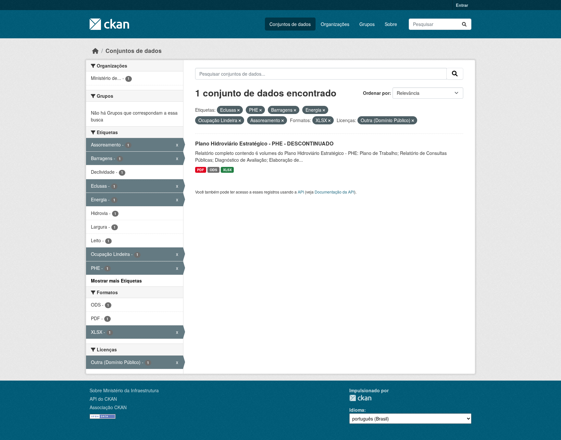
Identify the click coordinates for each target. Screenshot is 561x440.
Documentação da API (334, 192)
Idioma (356, 410)
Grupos (367, 24)
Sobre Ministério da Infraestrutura (124, 390)
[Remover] (238, 110)
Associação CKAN (108, 407)
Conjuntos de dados (290, 24)
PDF (200, 169)
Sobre (391, 24)
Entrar (462, 5)
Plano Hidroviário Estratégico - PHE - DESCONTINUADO (264, 143)
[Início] (95, 50)
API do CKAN (103, 399)
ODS (213, 169)
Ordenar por (376, 93)
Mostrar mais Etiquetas (116, 280)
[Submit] (464, 24)
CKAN (360, 398)
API (301, 192)
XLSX (227, 169)
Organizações (335, 24)
